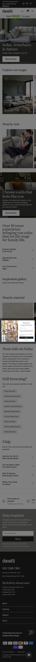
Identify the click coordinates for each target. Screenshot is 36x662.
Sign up (26, 337)
